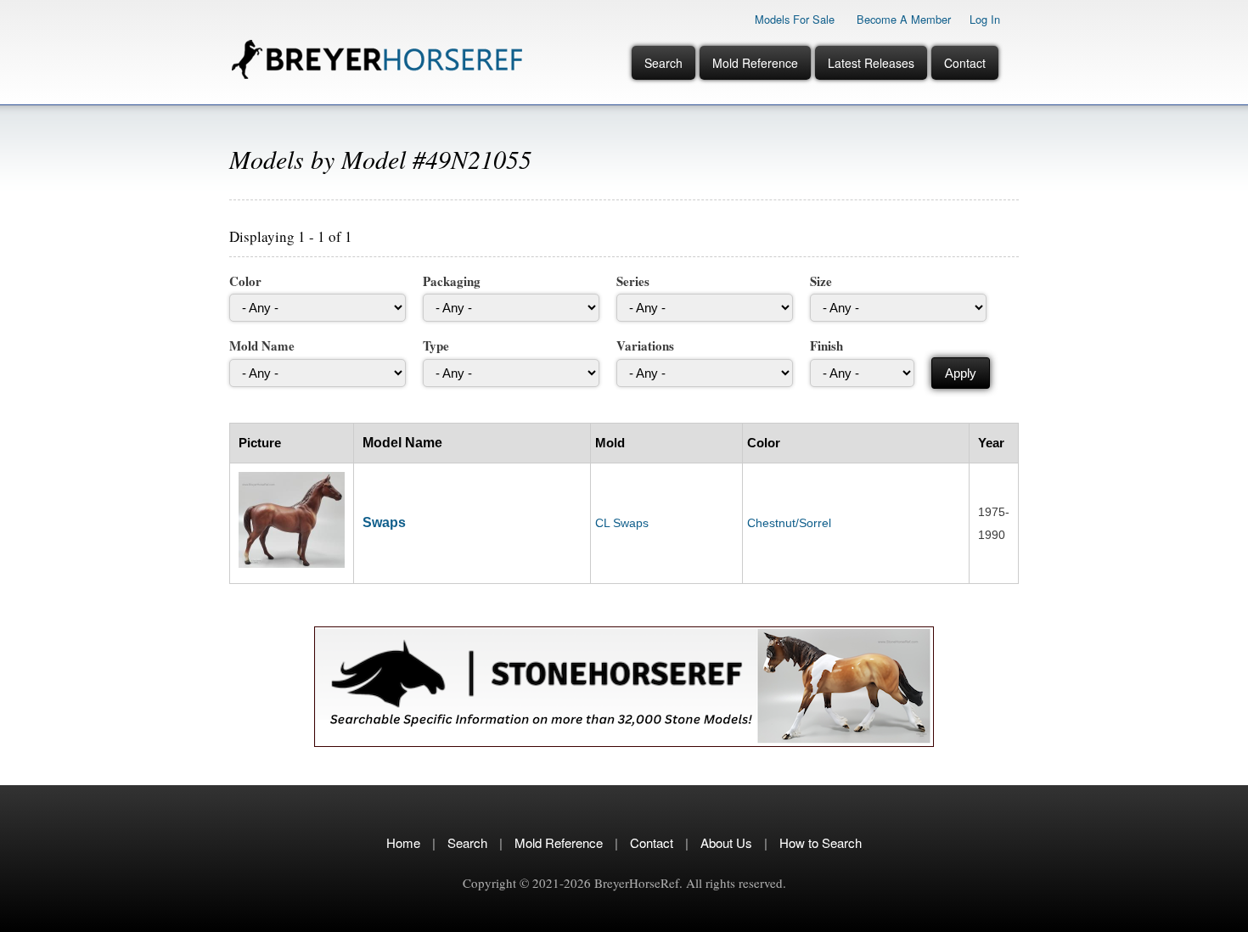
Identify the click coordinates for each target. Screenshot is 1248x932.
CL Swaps (622, 523)
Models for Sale (795, 19)
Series (632, 281)
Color (245, 281)
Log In (985, 19)
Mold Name (262, 345)
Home (403, 842)
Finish (826, 345)
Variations (645, 345)
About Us (726, 842)
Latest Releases (871, 62)
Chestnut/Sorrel (789, 523)
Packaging (452, 281)
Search (663, 62)
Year (991, 442)
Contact (965, 62)
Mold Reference (755, 62)
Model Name (402, 442)
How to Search (820, 842)
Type (436, 345)
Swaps (384, 522)
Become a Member (904, 19)
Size (821, 281)
